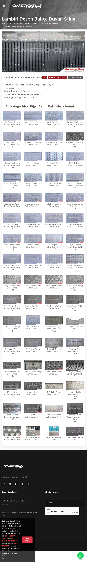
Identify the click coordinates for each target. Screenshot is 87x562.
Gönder (53, 518)
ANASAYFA (6, 23)
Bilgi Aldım (27, 540)
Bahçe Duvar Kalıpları (50, 23)
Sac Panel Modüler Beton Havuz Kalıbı (14, 501)
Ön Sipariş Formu (75, 77)
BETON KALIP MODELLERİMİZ (26, 23)
